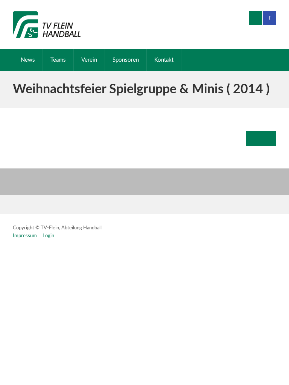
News (28, 60)
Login (48, 235)
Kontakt (163, 60)
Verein (89, 60)
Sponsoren (126, 60)
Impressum (25, 235)
